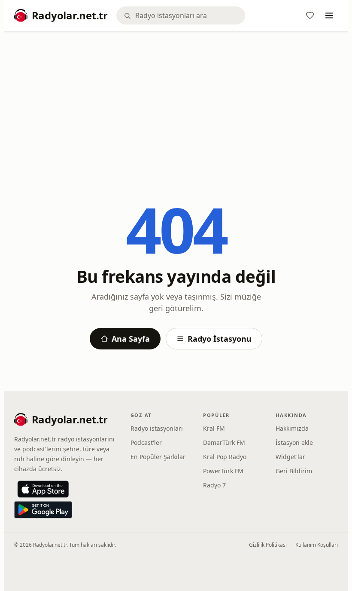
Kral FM (214, 428)
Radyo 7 (214, 485)
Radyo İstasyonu (220, 339)
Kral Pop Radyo (224, 457)
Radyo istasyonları (156, 428)
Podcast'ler (146, 442)
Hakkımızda (292, 428)
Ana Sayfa (131, 339)
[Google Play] (43, 509)
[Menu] (329, 15)
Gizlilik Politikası (268, 544)
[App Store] (43, 489)
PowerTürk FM (223, 471)
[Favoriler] (310, 15)
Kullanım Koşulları (316, 544)
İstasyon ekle (294, 442)
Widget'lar (290, 457)
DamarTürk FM (224, 442)
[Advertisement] (176, 102)
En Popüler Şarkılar (157, 457)
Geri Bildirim (294, 471)
